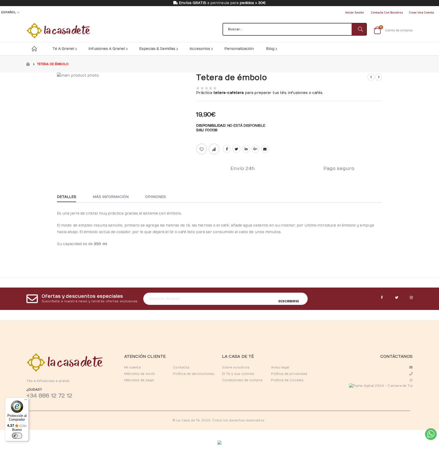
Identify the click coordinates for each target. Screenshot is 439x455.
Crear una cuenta (421, 12)
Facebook (227, 149)
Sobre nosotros (235, 367)
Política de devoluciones (193, 374)
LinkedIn (246, 149)
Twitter (236, 149)
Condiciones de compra (242, 380)
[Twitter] (396, 298)
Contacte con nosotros (387, 12)
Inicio (28, 64)
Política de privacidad (289, 374)
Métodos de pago (139, 380)
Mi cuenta (132, 367)
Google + (255, 149)
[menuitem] (271, 49)
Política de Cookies (287, 380)
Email (265, 149)
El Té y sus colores (238, 374)
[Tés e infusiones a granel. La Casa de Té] (58, 30)
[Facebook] (382, 298)
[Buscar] (359, 29)
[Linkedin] (411, 298)
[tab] (70, 197)
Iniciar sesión (354, 12)
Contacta (181, 367)
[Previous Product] (370, 77)
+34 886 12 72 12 (49, 395)
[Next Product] (378, 77)
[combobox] (294, 29)
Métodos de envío (139, 374)
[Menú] (26, 401)
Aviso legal (280, 367)
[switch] (17, 436)
